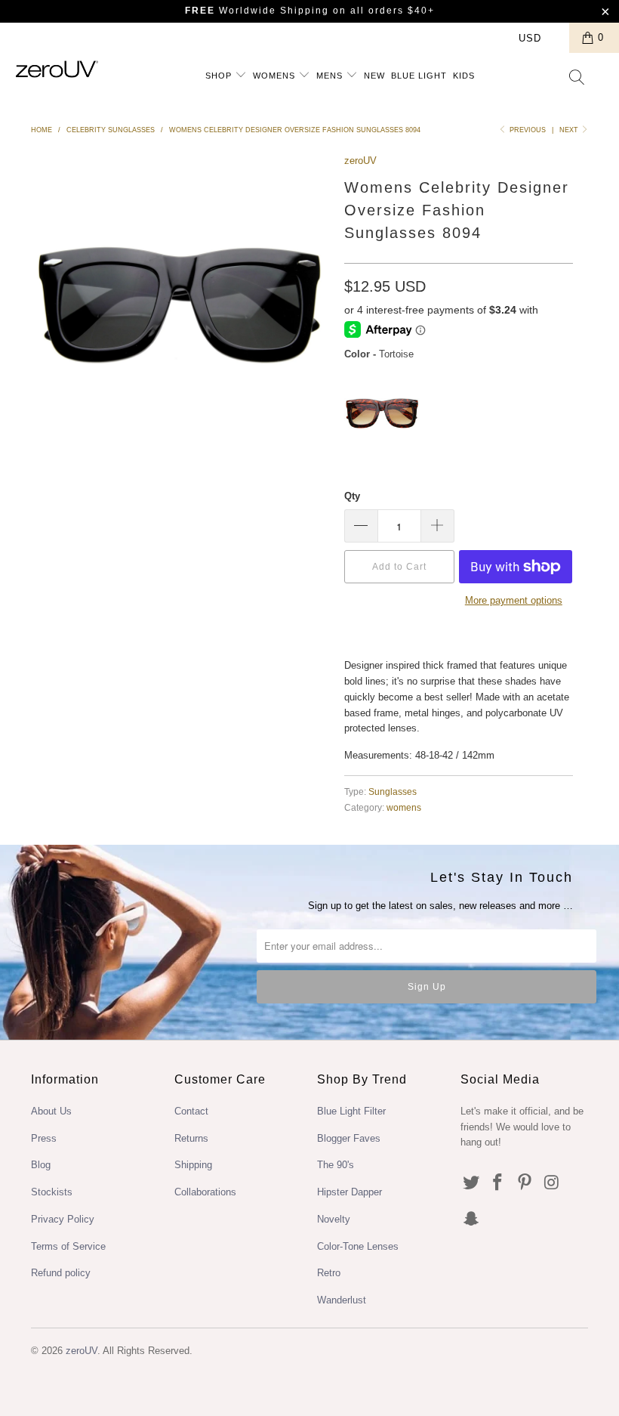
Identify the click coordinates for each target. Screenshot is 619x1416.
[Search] (577, 78)
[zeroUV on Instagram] (552, 1183)
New (374, 75)
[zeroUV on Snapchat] (471, 1219)
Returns (191, 1138)
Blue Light (419, 75)
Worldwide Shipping (257, 10)
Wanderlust (341, 1300)
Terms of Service (68, 1246)
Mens (331, 75)
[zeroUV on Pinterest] (525, 1183)
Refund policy (61, 1272)
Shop (220, 75)
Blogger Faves (348, 1138)
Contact (191, 1111)
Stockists (51, 1192)
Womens (275, 75)
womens (403, 807)
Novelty (333, 1219)
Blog (41, 1164)
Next (570, 130)
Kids (464, 75)
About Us (51, 1111)
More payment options (513, 600)
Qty (352, 496)
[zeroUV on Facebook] (498, 1183)
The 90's (335, 1164)
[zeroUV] (57, 69)
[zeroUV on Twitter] (471, 1183)
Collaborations (205, 1192)
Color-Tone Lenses (358, 1246)
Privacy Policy (62, 1219)
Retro (328, 1272)
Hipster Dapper (349, 1192)
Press (44, 1138)
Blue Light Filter (351, 1111)
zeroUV (360, 160)
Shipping (193, 1164)
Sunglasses (392, 791)
